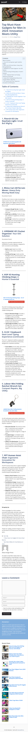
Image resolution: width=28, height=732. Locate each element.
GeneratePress (20, 730)
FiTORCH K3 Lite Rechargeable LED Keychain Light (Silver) (12, 142)
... (2, 570)
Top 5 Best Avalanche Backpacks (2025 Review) (16, 677)
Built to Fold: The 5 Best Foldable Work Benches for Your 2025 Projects (16, 655)
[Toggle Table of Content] (23, 58)
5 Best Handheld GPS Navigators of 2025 (14, 708)
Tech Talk (6, 536)
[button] (19, 2)
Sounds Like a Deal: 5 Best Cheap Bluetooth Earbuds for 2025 (17, 663)
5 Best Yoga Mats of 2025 (16, 700)
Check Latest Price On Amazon (17, 145)
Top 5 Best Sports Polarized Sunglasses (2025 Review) (16, 693)
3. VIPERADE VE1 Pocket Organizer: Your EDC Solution (13, 69)
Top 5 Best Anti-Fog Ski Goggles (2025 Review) (17, 685)
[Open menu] (14, 727)
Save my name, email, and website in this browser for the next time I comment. (13, 609)
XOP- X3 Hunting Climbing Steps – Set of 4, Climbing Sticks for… (13, 298)
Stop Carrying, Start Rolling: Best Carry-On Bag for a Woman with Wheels (16, 647)
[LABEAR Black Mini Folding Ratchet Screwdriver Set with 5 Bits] (14, 400)
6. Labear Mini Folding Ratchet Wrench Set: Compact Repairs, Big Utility (12, 78)
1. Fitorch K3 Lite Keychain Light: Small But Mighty (12, 62)
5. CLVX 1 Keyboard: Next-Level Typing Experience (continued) (11, 75)
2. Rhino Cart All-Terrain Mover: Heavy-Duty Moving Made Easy (12, 66)
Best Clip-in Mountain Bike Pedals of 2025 (16, 716)
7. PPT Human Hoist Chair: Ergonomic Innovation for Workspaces (11, 82)
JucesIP (4, 2)
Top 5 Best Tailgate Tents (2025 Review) (17, 670)
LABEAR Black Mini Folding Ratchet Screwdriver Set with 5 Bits (12, 410)
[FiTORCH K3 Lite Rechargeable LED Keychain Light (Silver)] (14, 133)
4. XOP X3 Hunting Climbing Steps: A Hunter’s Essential (13, 72)
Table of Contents (6, 60)
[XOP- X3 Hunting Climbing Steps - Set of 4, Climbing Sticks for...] (14, 289)
